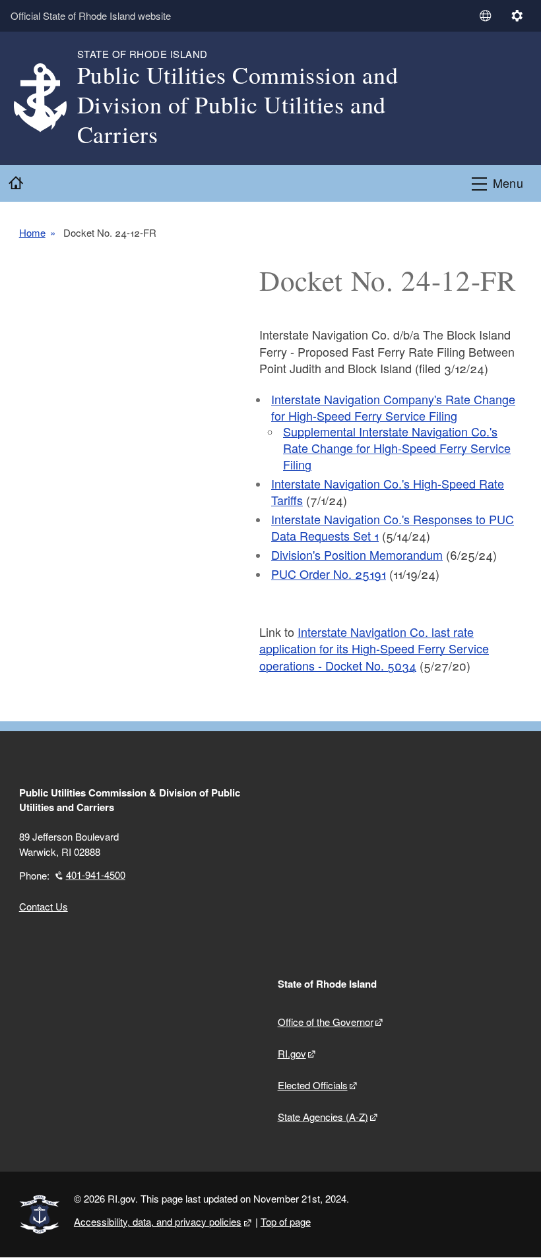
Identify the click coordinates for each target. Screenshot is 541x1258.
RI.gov (292, 1053)
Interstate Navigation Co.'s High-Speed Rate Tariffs (387, 491)
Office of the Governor (325, 1022)
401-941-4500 (95, 875)
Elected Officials (313, 1085)
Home (32, 232)
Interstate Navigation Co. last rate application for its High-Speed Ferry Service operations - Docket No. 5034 (374, 648)
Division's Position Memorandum (357, 554)
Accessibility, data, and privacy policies (157, 1221)
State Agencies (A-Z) (323, 1116)
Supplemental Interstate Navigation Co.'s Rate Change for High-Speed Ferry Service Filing (397, 448)
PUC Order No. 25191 (328, 573)
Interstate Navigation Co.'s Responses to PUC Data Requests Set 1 (392, 527)
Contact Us (43, 906)
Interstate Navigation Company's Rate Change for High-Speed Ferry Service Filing (393, 407)
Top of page (286, 1221)
